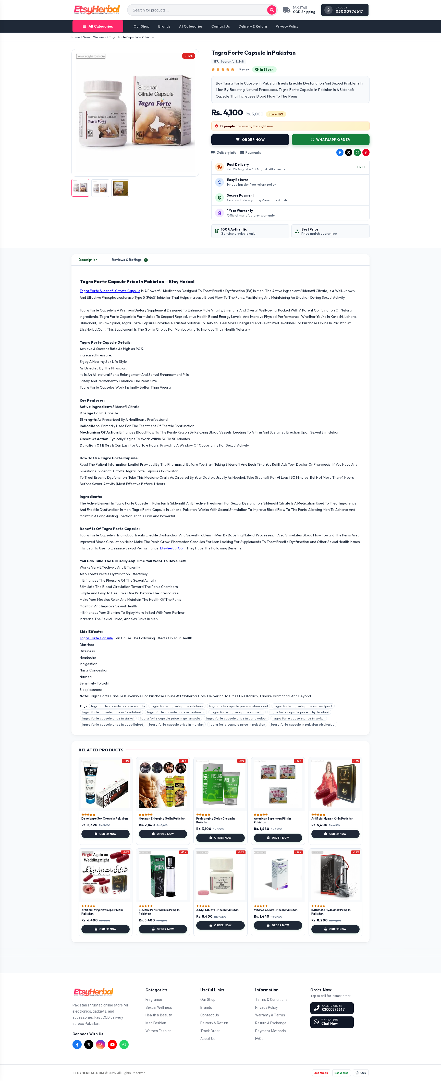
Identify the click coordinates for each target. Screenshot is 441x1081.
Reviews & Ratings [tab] (129, 260)
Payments (253, 152)
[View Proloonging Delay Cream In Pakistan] (220, 784)
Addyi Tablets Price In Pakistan (217, 910)
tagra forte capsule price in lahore (177, 706)
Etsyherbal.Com (173, 548)
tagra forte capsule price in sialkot (108, 718)
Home (75, 37)
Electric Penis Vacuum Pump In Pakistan (159, 912)
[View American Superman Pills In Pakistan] (278, 784)
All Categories (191, 26)
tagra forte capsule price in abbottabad (112, 724)
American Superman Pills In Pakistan (272, 820)
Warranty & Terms (270, 1015)
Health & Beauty (158, 1015)
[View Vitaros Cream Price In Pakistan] (278, 875)
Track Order (210, 1031)
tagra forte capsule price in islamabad (238, 706)
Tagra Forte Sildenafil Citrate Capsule (110, 291)
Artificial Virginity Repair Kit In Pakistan (102, 912)
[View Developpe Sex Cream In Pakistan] (105, 784)
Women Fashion (158, 1031)
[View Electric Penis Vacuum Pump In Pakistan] (163, 875)
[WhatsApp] (124, 1044)
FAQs (259, 1039)
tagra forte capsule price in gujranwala (170, 718)
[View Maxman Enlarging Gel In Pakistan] (163, 784)
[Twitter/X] (88, 1044)
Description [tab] (88, 260)
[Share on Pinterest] (366, 152)
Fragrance (153, 1000)
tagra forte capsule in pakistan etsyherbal (303, 724)
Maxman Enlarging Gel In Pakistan (162, 818)
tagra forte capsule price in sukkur (299, 718)
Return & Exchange (270, 1023)
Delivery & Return (253, 26)
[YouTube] (112, 1044)
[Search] (271, 10)
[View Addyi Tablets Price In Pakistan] (220, 875)
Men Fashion (155, 1023)
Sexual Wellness (94, 37)
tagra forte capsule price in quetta (237, 712)
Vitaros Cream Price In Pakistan (276, 910)
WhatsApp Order (333, 140)
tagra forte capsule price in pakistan (237, 724)
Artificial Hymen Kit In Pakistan (332, 818)
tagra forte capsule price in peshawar (176, 712)
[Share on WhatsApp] (357, 152)
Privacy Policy (287, 26)
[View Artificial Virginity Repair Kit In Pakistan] (105, 875)
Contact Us (220, 26)
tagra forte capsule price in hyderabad (299, 712)
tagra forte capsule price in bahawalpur (236, 718)
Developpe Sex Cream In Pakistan (104, 818)
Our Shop (141, 26)
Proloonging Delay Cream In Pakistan (215, 820)
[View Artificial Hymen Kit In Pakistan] (335, 784)
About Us (207, 1039)
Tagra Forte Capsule (96, 638)
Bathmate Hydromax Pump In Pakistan (331, 912)
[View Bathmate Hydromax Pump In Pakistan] (335, 875)
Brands (164, 26)
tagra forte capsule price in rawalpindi (303, 706)
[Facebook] (77, 1044)
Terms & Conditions (271, 1000)
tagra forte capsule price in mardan (176, 724)
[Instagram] (100, 1044)
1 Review (244, 69)
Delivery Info (226, 152)
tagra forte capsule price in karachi (118, 706)
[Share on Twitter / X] (348, 152)
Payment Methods (270, 1031)
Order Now (253, 140)
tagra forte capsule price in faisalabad (111, 712)
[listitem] (80, 188)
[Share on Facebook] (340, 152)
